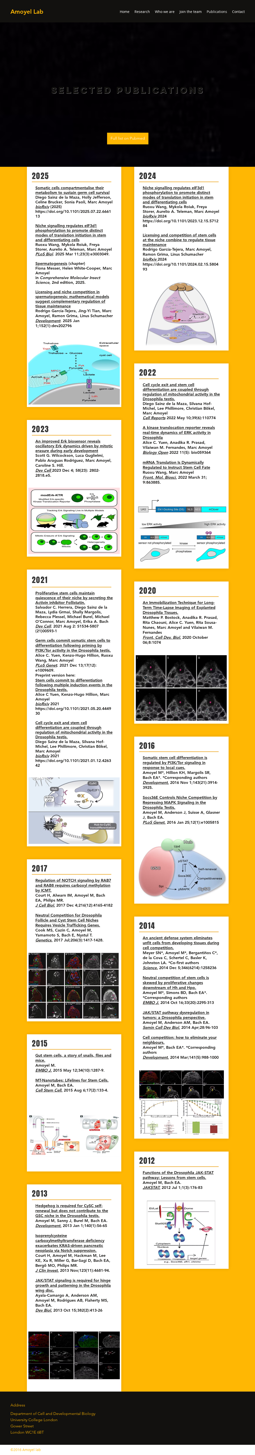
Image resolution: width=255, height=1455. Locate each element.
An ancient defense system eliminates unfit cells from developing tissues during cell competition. (181, 942)
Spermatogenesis (51, 263)
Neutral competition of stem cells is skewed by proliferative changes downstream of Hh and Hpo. (176, 982)
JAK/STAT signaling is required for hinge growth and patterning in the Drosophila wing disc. (73, 1285)
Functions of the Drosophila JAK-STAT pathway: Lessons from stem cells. (178, 1175)
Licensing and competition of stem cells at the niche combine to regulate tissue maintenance (179, 240)
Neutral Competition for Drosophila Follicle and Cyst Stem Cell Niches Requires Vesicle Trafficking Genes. (68, 920)
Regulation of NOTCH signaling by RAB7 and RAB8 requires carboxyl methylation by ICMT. (73, 885)
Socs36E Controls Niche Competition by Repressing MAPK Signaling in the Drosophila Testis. (180, 802)
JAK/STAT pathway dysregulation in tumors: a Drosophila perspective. (176, 1015)
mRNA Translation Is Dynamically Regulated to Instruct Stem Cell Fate (176, 465)
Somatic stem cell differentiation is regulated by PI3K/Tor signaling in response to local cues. (175, 762)
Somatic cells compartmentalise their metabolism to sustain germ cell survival (72, 190)
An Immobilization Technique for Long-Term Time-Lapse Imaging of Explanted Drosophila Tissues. (179, 607)
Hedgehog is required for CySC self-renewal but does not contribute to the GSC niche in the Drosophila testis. (71, 1210)
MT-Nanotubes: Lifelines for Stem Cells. (72, 1080)
